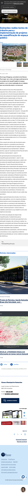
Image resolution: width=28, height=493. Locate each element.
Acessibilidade (4, 467)
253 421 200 (9, 391)
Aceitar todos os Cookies (9, 11)
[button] (19, 64)
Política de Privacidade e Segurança (9, 472)
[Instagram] (25, 434)
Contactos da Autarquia (6, 461)
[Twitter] (18, 434)
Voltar (5, 364)
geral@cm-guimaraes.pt (12, 393)
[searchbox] (14, 19)
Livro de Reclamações (6, 455)
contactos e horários (12, 400)
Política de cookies (18, 3)
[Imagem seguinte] (24, 53)
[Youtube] (21, 434)
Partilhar (16, 364)
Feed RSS (15, 461)
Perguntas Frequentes (21, 439)
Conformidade (12, 467)
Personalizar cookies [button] (8, 7)
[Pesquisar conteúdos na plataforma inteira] (26, 19)
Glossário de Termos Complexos (8, 464)
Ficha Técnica (11, 459)
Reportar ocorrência (22, 441)
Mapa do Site (4, 459)
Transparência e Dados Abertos (8, 469)
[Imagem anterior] (3, 53)
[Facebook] (14, 434)
